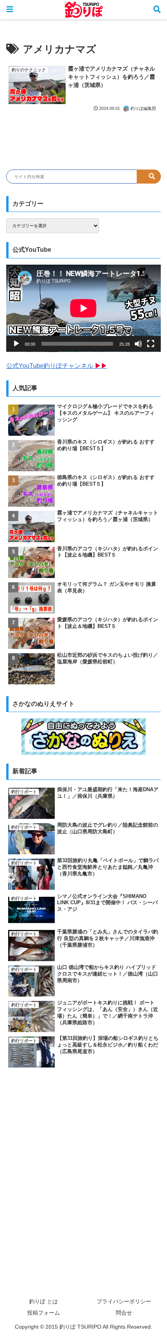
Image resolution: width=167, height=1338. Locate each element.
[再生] (16, 344)
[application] (83, 308)
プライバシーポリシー (124, 1301)
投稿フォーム (43, 1313)
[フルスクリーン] (151, 344)
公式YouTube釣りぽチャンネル (56, 365)
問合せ (124, 1313)
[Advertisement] (83, 1163)
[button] (149, 177)
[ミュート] (138, 344)
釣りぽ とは (43, 1301)
